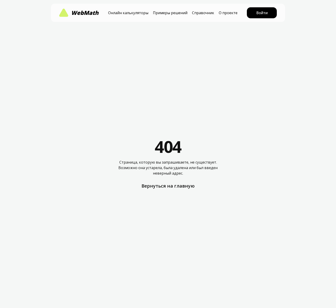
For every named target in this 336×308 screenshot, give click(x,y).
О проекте (228, 12)
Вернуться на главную (168, 186)
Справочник (203, 12)
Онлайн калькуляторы (128, 12)
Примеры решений (170, 12)
